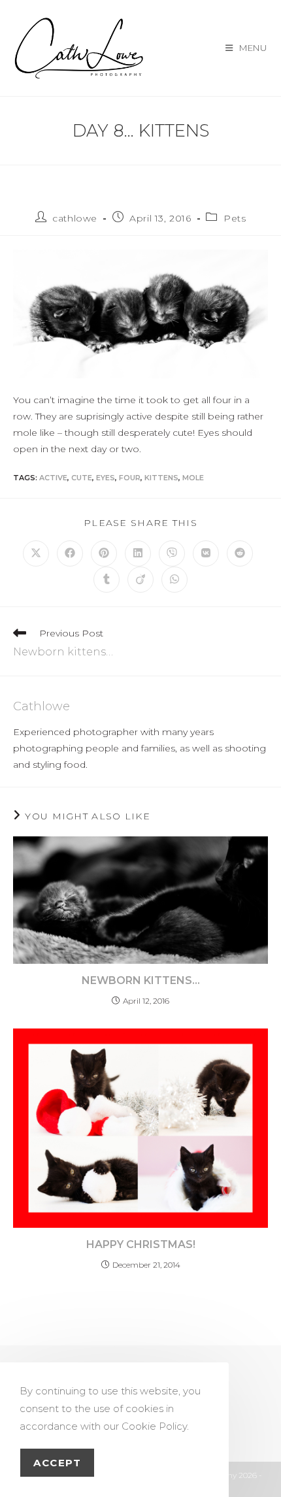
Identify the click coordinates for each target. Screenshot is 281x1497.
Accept (57, 1462)
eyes (105, 477)
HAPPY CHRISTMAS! (140, 1244)
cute (81, 477)
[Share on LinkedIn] (138, 553)
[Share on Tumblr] (106, 580)
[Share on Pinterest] (104, 553)
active (53, 477)
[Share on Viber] (172, 553)
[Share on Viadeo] (140, 580)
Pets (234, 218)
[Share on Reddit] (240, 553)
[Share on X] (36, 553)
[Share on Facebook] (70, 553)
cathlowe (74, 218)
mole (193, 477)
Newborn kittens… (141, 980)
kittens (161, 477)
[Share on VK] (206, 553)
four (129, 477)
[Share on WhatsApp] (174, 580)
